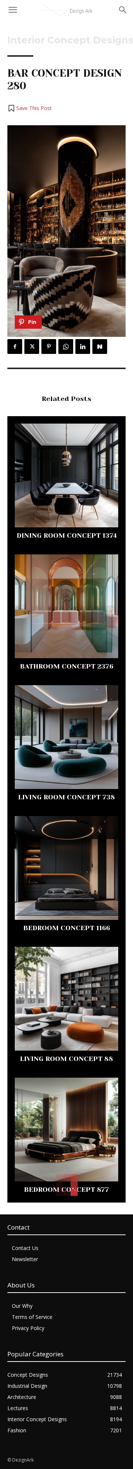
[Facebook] (14, 346)
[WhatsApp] (65, 346)
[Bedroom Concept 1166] (66, 868)
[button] (29, 108)
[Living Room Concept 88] (66, 999)
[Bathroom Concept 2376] (66, 606)
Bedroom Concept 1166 (66, 928)
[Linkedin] (82, 346)
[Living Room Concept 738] (66, 737)
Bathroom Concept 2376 (66, 666)
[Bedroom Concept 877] (66, 1129)
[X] (31, 346)
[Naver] (99, 346)
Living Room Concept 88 (66, 1058)
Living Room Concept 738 (66, 797)
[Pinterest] (48, 346)
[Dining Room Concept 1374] (66, 475)
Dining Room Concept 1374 (67, 535)
